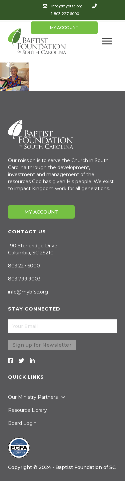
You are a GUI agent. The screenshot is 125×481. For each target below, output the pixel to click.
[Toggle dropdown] (63, 397)
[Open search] (103, 25)
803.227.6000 (24, 266)
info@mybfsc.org (67, 6)
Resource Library (27, 410)
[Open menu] (107, 41)
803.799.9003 (24, 279)
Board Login (22, 423)
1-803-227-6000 (65, 13)
